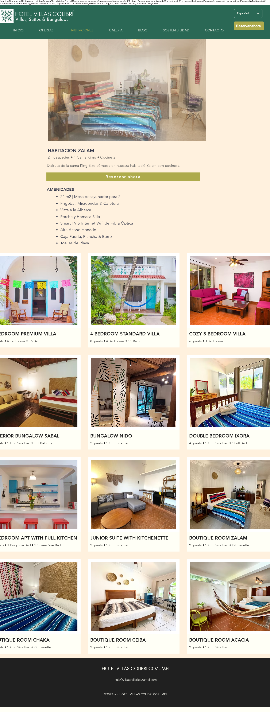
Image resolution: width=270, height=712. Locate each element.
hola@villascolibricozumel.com (136, 680)
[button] (127, 90)
